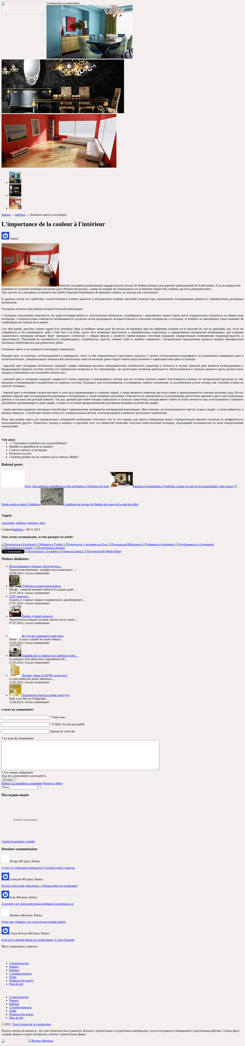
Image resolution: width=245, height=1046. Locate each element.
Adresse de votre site (62, 731)
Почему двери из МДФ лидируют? (45, 675)
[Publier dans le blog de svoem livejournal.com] (194, 544)
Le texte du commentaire (18, 738)
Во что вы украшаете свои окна (42, 635)
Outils (12, 977)
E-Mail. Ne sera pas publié (67, 724)
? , (38, 867)
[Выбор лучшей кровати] (15, 616)
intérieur (21, 523)
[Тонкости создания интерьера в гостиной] (15, 655)
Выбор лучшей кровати (37, 616)
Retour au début (52, 783)
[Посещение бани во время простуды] (15, 695)
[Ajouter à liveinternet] (158, 544)
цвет (42, 523)
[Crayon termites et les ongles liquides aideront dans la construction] (6, 933)
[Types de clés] (6, 915)
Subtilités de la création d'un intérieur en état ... (50, 655)
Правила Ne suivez (21, 980)
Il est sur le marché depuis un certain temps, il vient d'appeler (38, 939)
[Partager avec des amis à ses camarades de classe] (54, 551)
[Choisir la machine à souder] (6, 861)
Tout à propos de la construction (31, 1024)
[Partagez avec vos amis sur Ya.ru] (86, 544)
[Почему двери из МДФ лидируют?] (15, 675)
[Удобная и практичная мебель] (15, 586)
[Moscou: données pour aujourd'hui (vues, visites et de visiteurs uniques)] (41, 1041)
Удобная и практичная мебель (41, 586)
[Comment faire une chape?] (6, 897)
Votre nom (57, 717)
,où (38, 903)
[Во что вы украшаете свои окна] (15, 635)
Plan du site (16, 984)
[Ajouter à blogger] (49, 547)
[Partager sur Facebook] (19, 544)
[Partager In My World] (102, 551)
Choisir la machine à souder (18, 841)
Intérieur (20, 214)
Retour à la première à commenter (22, 783)
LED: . (19, 596)
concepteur (8, 523)
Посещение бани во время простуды (45, 695)
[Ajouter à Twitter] (50, 544)
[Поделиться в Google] (18, 547)
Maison (6, 214)
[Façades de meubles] (6, 879)
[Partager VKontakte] (125, 544)
